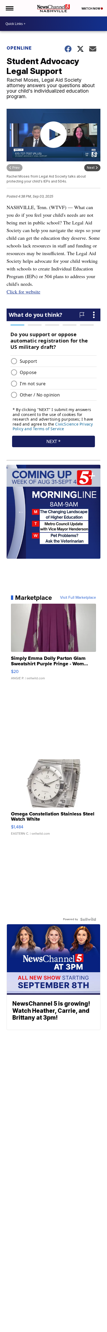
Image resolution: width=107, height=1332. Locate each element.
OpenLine (19, 48)
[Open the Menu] (9, 8)
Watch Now (91, 8)
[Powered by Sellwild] (88, 919)
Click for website (23, 291)
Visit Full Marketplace (78, 598)
